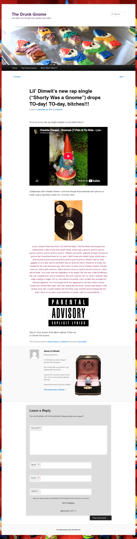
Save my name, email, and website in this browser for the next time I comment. (61, 498)
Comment (36, 428)
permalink (83, 341)
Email (35, 478)
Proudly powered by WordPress (68, 529)
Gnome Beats (52, 341)
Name (35, 464)
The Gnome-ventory (29, 68)
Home (14, 68)
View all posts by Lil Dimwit (55, 389)
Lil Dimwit (58, 109)
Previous (16, 76)
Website (34, 491)
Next (122, 76)
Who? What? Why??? (49, 68)
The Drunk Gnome (29, 14)
